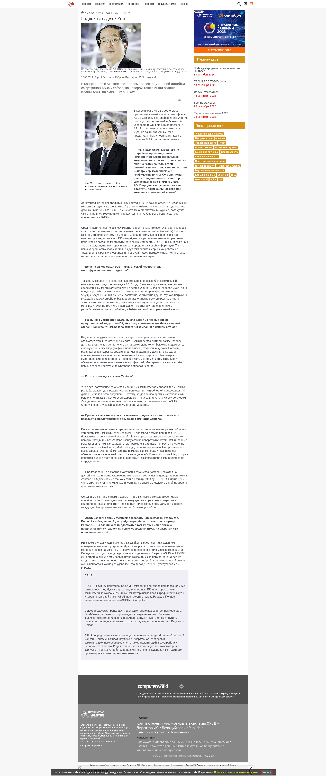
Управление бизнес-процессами (159, 750)
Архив (184, 4)
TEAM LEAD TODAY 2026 (210, 81)
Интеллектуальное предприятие (200, 746)
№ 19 (127, 12)
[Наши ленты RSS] (251, 4)
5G (220, 179)
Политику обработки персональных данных (236, 772)
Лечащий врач (173, 728)
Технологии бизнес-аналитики (208, 742)
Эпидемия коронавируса (209, 133)
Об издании (163, 693)
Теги (139, 696)
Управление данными (169, 742)
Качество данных (163, 746)
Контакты (214, 693)
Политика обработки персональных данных (185, 696)
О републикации (229, 693)
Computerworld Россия (99, 12)
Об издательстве (145, 693)
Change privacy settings (222, 696)
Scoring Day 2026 (205, 102)
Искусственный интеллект (210, 161)
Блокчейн (223, 175)
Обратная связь (180, 693)
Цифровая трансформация (210, 138)
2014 (118, 12)
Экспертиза (116, 4)
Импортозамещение (228, 165)
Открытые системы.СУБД (194, 723)
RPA (233, 175)
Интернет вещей (204, 165)
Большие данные (205, 175)
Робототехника (204, 147)
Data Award (201, 179)
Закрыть (266, 772)
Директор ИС (148, 728)
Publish (194, 728)
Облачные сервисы (226, 147)
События (100, 4)
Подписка (134, 4)
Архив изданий (152, 696)
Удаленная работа (205, 142)
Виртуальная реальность (209, 170)
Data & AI (142, 746)
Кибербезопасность (206, 156)
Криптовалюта (229, 152)
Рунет (222, 142)
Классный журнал (152, 732)
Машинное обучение (207, 152)
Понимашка (179, 732)
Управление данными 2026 (211, 113)
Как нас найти (198, 693)
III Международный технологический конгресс (217, 69)
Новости (86, 4)
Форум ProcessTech (206, 92)
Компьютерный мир (153, 723)
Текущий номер (167, 4)
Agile (213, 179)
